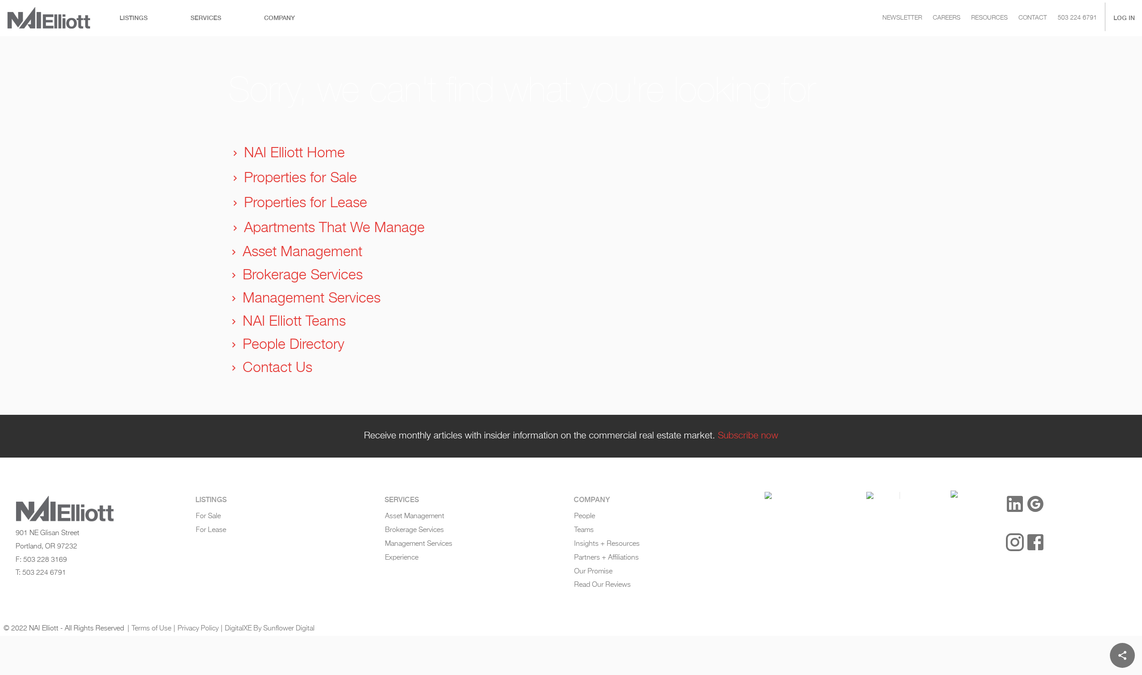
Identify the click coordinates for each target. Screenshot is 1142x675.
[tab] (133, 18)
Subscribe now (748, 436)
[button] (768, 495)
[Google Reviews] (1035, 504)
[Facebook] (1035, 542)
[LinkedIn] (1015, 504)
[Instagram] (1015, 542)
